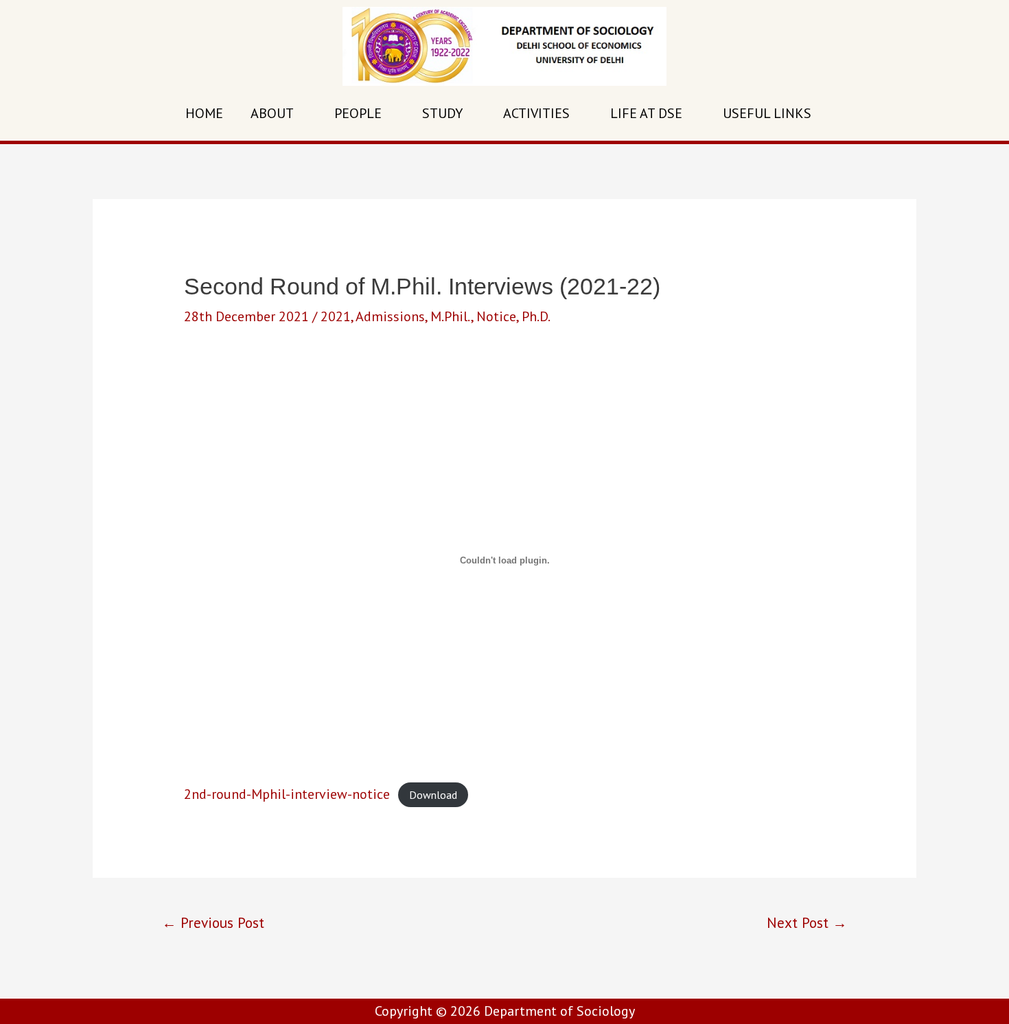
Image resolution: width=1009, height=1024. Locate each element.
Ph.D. (536, 316)
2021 (336, 316)
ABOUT (272, 113)
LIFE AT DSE (646, 113)
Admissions (390, 316)
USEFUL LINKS (767, 113)
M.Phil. (450, 316)
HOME (204, 113)
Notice (496, 316)
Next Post (807, 922)
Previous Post (213, 922)
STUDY (442, 113)
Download (433, 795)
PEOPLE (358, 113)
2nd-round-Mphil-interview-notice (287, 794)
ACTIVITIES (536, 113)
